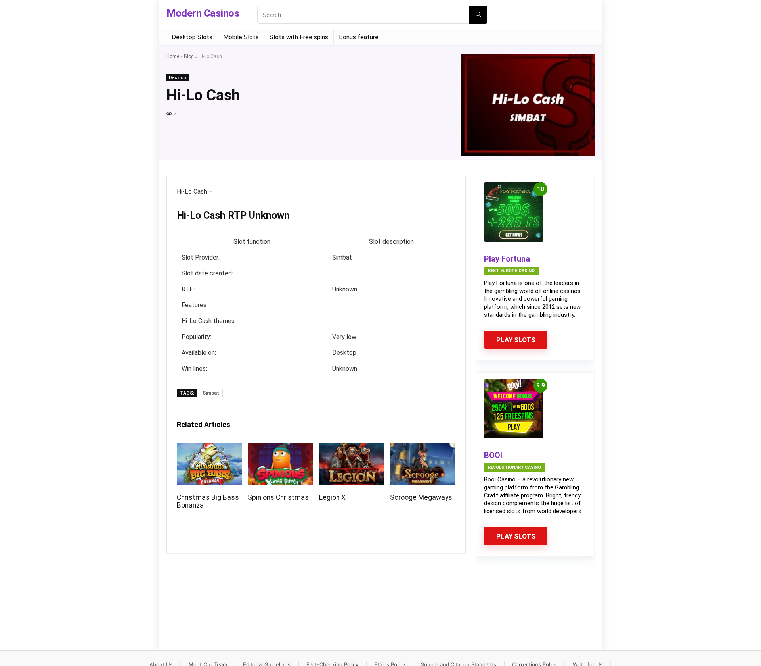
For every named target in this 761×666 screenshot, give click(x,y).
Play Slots (515, 340)
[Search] (478, 15)
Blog (189, 56)
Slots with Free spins (299, 37)
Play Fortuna (507, 259)
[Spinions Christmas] (280, 448)
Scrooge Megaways (421, 497)
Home (172, 56)
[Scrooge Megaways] (422, 448)
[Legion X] (351, 448)
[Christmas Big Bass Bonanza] (209, 448)
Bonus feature (359, 37)
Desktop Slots (192, 37)
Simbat (211, 393)
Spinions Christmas (278, 497)
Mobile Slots (241, 37)
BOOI (493, 455)
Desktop (177, 77)
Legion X (332, 497)
